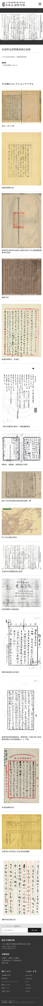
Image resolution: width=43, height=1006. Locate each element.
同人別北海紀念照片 (9, 537)
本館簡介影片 (6, 975)
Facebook (28, 975)
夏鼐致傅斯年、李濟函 (10, 359)
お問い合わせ (6, 991)
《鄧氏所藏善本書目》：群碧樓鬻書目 (16, 426)
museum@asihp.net (9, 948)
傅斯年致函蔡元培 (8, 919)
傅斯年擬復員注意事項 (10, 672)
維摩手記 (5, 297)
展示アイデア (6, 985)
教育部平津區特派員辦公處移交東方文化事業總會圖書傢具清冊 (21, 251)
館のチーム (5, 988)
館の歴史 (5, 978)
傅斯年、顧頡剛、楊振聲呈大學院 (15, 464)
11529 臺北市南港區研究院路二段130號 (16, 944)
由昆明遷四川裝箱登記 (10, 609)
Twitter (27, 985)
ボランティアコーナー (8, 1001)
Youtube (28, 988)
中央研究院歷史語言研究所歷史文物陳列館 (13, 4)
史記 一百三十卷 (8, 126)
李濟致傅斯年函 (8, 807)
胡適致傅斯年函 (8, 188)
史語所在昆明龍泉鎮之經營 (12, 571)
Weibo (27, 991)
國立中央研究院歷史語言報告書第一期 (16, 501)
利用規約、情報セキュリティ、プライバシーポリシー (18, 1002)
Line (26, 982)
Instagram (29, 978)
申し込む (34, 930)
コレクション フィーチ (9, 982)
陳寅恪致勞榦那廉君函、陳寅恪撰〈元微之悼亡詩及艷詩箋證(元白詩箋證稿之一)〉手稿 (21, 738)
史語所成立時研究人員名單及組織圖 (15, 851)
